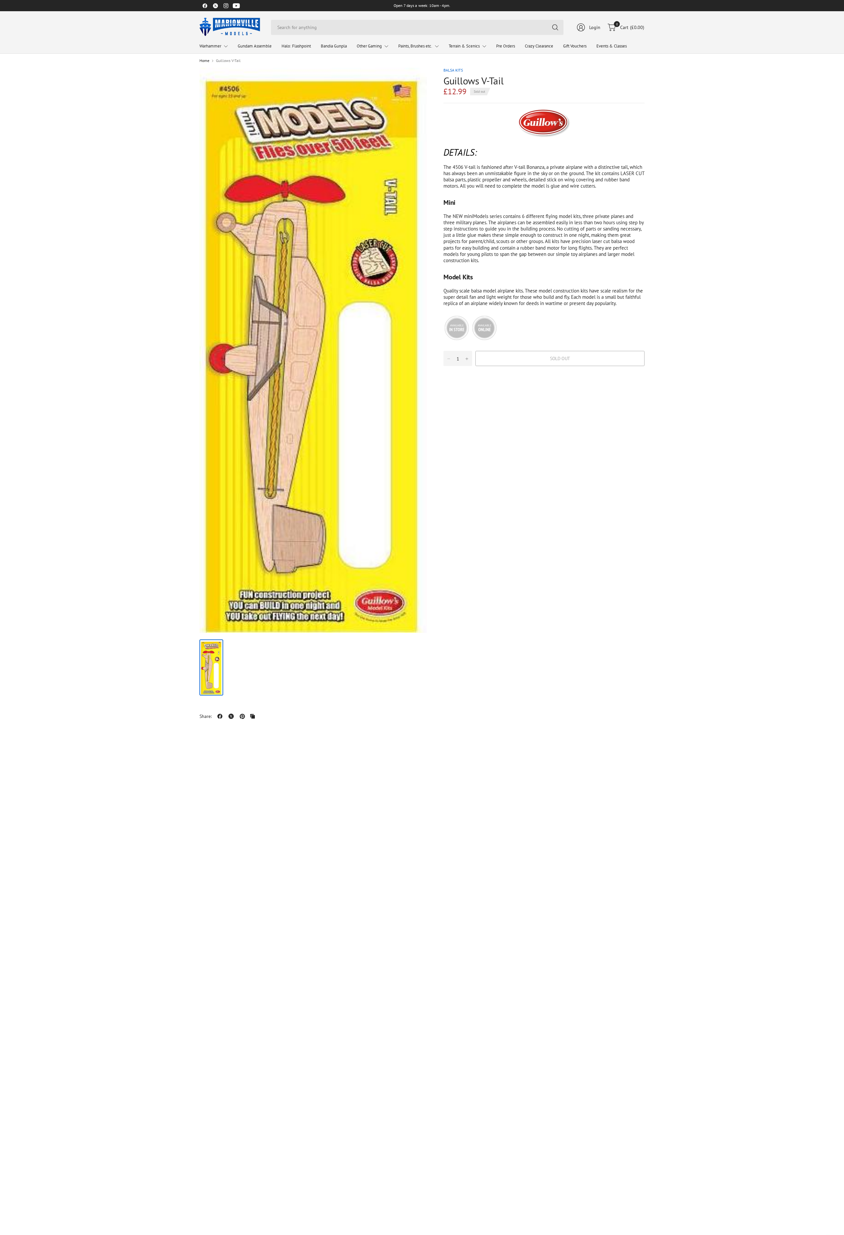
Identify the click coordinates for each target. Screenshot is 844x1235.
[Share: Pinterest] (242, 716)
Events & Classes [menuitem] (611, 46)
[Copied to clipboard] (252, 716)
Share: (205, 716)
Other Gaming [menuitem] (369, 46)
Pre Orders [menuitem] (505, 46)
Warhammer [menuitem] (210, 46)
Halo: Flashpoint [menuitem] (296, 46)
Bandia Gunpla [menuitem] (334, 46)
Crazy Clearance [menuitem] (539, 46)
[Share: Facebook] (220, 716)
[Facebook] (204, 5)
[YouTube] (236, 5)
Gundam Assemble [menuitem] (255, 46)
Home (204, 61)
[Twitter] (215, 5)
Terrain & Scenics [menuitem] (464, 46)
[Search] (555, 27)
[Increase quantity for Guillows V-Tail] (467, 358)
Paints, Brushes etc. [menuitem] (415, 46)
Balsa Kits (453, 70)
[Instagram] (226, 5)
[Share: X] (231, 716)
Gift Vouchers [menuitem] (575, 46)
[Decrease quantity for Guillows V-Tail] (449, 358)
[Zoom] (414, 80)
